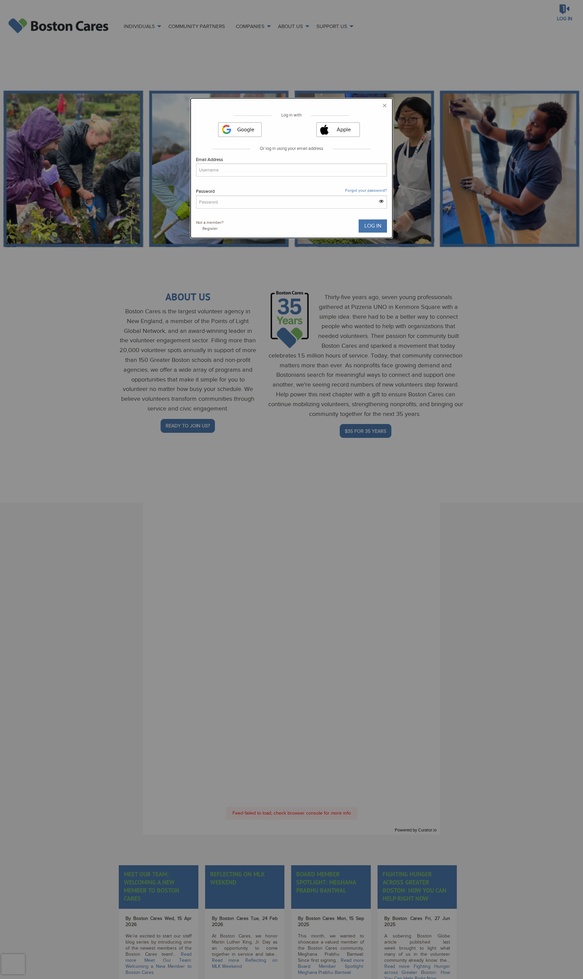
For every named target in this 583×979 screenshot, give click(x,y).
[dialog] (291, 168)
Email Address (209, 159)
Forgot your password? (366, 190)
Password (205, 191)
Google (245, 130)
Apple (344, 130)
